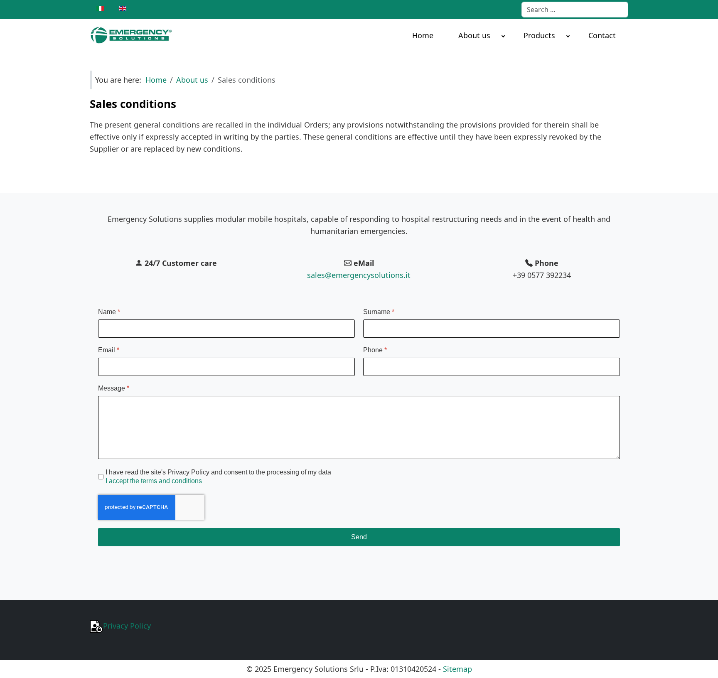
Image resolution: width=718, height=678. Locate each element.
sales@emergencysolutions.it (359, 275)
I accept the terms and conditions (154, 480)
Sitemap (457, 669)
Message (113, 388)
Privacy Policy (127, 626)
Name (109, 311)
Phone (375, 350)
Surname (378, 311)
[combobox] (574, 9)
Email (108, 350)
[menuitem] (423, 34)
